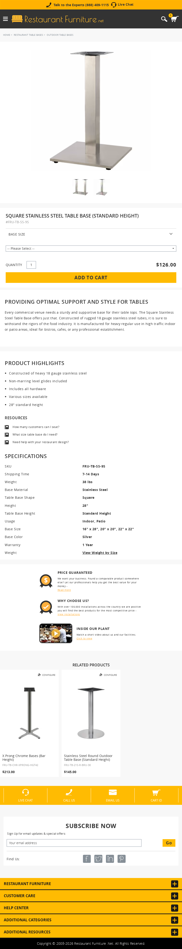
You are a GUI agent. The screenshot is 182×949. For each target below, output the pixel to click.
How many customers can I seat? (36, 427)
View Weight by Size (100, 552)
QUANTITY (14, 265)
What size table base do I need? (35, 434)
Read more (64, 590)
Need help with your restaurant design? (41, 442)
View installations (69, 614)
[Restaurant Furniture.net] (58, 19)
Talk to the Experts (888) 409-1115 (81, 5)
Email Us (112, 800)
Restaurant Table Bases (28, 34)
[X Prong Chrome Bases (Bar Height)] (29, 713)
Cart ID (156, 800)
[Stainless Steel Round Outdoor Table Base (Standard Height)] (91, 713)
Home (6, 34)
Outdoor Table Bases (60, 34)
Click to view (84, 638)
